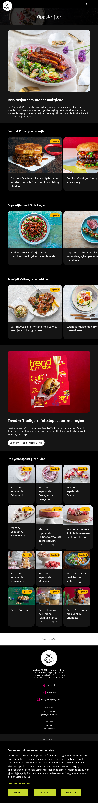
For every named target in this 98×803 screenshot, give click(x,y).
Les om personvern (20, 783)
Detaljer (43, 792)
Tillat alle (71, 792)
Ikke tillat (18, 792)
